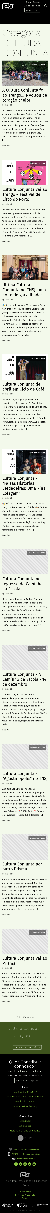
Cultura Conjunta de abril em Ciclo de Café (23, 387)
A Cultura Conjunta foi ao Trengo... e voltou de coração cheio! (24, 95)
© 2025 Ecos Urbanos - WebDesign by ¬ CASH (25, 1210)
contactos (32, 10)
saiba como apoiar (27, 1080)
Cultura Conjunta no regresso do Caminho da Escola (22, 583)
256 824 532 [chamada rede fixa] (26, 1149)
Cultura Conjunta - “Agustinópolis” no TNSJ (25, 776)
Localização (25, 1125)
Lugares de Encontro (25, 1091)
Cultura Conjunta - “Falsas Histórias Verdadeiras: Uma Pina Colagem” (24, 486)
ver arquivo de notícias (27, 1047)
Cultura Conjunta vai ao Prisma (24, 961)
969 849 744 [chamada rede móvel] (26, 1154)
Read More (6, 146)
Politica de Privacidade (25, 1195)
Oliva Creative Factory (25, 1106)
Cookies (25, 1198)
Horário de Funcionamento (25, 1130)
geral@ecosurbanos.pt (26, 1158)
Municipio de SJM (25, 1101)
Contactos (25, 1120)
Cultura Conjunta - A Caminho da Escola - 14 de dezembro (24, 679)
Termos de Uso (25, 1192)
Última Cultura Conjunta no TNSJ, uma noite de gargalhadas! (24, 289)
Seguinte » (29, 1017)
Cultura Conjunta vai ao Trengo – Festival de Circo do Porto (24, 194)
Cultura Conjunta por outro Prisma (22, 867)
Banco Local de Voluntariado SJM (25, 1096)
